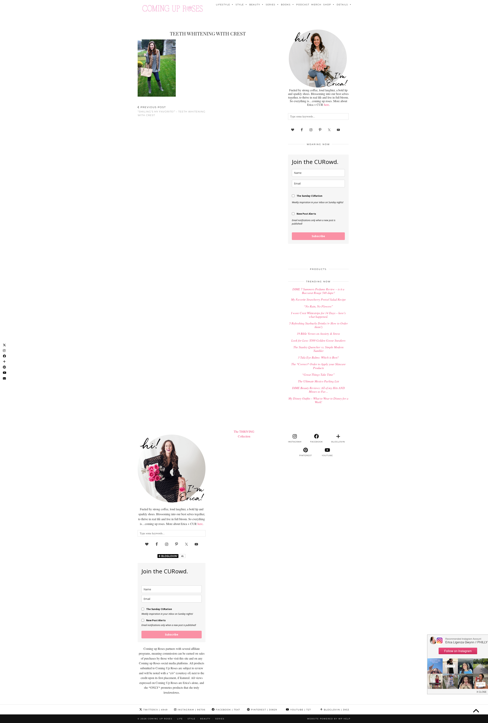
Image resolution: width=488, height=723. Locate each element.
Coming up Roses (160, 718)
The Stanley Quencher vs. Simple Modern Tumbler (318, 349)
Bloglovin (336, 709)
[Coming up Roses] (172, 8)
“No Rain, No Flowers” (318, 306)
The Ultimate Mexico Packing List (318, 381)
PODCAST (302, 4)
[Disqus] (208, 169)
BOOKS (286, 4)
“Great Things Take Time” (318, 374)
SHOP (327, 4)
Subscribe (318, 236)
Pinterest (263, 709)
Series (270, 4)
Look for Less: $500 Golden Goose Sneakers (318, 340)
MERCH (316, 4)
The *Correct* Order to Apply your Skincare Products (318, 366)
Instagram (191, 709)
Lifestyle (223, 4)
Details (342, 4)
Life (180, 718)
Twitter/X (155, 709)
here (326, 105)
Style (240, 4)
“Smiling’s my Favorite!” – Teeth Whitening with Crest (171, 111)
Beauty (254, 4)
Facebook (227, 709)
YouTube (300, 709)
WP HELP (344, 718)
